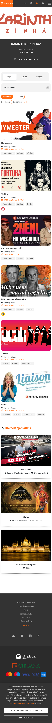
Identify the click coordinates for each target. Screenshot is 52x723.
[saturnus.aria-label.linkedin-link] (30, 636)
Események (7, 96)
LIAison (4, 404)
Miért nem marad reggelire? (14, 299)
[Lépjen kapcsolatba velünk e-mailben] (13, 636)
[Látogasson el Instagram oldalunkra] (39, 636)
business (26, 625)
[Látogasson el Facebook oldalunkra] (22, 636)
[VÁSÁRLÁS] (26, 124)
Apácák (4, 353)
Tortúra (4, 194)
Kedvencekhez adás (28, 59)
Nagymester (7, 143)
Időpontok (19, 96)
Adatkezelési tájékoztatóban (22, 703)
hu (25, 3)
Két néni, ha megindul (11, 248)
